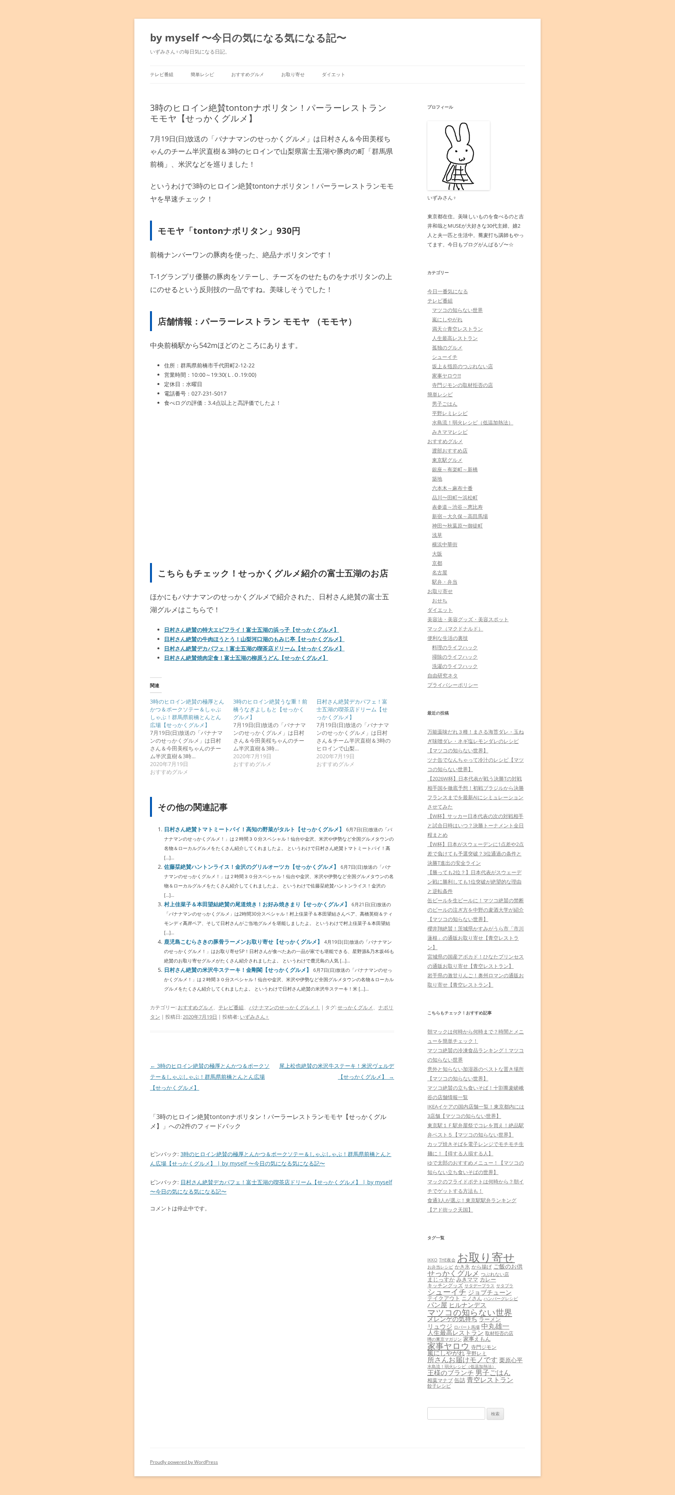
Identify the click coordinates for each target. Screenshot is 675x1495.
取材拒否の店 (499, 1333)
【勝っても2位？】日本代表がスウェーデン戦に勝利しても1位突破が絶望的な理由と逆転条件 (474, 882)
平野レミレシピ (450, 413)
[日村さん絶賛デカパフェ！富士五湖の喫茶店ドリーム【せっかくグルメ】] (358, 733)
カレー (488, 1279)
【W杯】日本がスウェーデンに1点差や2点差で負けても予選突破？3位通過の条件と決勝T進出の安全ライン (475, 853)
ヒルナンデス (467, 1305)
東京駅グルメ (447, 459)
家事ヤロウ (448, 1345)
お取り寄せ (293, 74)
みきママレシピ (450, 431)
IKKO (432, 1260)
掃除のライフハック (455, 656)
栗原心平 (511, 1360)
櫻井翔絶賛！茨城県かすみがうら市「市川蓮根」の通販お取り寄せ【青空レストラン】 (475, 938)
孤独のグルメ (447, 347)
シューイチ (444, 356)
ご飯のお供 (508, 1266)
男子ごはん (444, 403)
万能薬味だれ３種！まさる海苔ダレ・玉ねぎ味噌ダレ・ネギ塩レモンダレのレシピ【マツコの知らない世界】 (475, 741)
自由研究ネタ (442, 675)
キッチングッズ (445, 1285)
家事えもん (477, 1338)
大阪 (437, 553)
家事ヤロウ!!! (446, 375)
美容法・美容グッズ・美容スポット (468, 619)
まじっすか (441, 1279)
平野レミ (476, 1353)
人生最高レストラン (455, 338)
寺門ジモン (483, 1347)
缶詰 (459, 1380)
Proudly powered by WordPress (184, 1462)
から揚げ (481, 1266)
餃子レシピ (439, 1386)
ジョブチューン (490, 1292)
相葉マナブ (440, 1380)
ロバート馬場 (467, 1327)
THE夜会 (447, 1260)
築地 (437, 478)
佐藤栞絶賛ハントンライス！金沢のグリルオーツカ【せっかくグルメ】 (251, 866)
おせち (439, 600)
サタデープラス (479, 1285)
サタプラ (504, 1285)
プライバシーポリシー (452, 684)
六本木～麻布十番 (452, 488)
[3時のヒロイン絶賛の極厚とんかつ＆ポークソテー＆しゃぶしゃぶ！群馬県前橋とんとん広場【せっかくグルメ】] (191, 737)
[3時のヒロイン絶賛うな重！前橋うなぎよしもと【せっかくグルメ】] (274, 733)
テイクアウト (443, 1298)
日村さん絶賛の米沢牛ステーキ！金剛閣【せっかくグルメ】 (238, 969)
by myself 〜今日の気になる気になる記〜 (248, 37)
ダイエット (333, 74)
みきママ (467, 1279)
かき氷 (462, 1266)
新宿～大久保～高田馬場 (460, 516)
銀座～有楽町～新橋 (455, 469)
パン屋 (437, 1304)
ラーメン (490, 1319)
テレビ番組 (161, 74)
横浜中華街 (444, 544)
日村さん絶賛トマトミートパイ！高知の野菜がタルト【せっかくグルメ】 (254, 829)
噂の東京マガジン (444, 1339)
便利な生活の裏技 (447, 637)
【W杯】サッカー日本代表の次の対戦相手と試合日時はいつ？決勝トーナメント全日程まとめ (475, 825)
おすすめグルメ (247, 74)
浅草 (437, 534)
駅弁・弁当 (444, 581)
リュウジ (439, 1326)
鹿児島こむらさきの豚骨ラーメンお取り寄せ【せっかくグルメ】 (243, 941)
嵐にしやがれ (447, 319)
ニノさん (472, 1298)
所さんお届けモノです (462, 1359)
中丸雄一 (495, 1326)
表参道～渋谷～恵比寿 (457, 506)
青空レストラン (490, 1379)
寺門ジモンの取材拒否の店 (462, 384)
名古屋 (439, 572)
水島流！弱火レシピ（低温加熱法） (472, 422)
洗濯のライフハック (455, 666)
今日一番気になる (447, 291)
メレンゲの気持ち (452, 1319)
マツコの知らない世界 (457, 310)
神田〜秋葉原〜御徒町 (457, 525)
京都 (437, 563)
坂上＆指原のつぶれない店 (462, 366)
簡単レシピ (202, 74)
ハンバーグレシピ (501, 1298)
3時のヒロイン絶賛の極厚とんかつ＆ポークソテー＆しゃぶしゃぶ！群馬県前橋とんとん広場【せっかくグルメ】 (210, 1076)
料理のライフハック (455, 647)
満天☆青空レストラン (457, 328)
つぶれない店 (495, 1274)
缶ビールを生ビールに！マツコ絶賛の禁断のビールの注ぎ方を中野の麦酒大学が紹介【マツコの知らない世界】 (475, 910)
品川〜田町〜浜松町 (455, 497)
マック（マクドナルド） (455, 628)
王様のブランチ (450, 1372)
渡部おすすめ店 (450, 450)
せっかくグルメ (355, 1007)
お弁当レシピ (440, 1267)
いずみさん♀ (254, 1016)
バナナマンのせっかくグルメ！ (284, 1007)
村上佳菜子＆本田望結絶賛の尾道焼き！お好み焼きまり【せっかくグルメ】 (257, 904)
